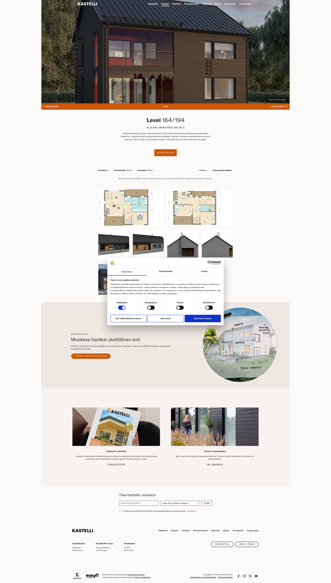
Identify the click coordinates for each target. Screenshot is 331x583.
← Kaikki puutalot (51, 106)
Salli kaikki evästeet (203, 318)
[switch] (151, 308)
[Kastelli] (87, 4)
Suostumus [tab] (127, 272)
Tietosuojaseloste (225, 577)
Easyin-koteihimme (142, 577)
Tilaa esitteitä (116, 464)
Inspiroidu (215, 531)
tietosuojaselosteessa (162, 511)
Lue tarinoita (215, 464)
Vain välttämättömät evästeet (128, 318)
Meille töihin (247, 544)
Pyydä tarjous (165, 153)
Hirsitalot (186, 531)
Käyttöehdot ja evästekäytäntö (203, 577)
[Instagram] (244, 576)
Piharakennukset (200, 531)
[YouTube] (256, 576)
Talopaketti (163, 531)
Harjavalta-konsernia (136, 575)
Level (165, 106)
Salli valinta (165, 318)
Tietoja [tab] (204, 271)
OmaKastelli (222, 544)
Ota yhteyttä (237, 531)
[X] (250, 576)
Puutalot (174, 531)
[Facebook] (238, 576)
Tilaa (207, 503)
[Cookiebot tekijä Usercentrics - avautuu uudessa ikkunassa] (209, 263)
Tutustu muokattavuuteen (91, 356)
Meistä (226, 531)
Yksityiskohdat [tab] (165, 271)
